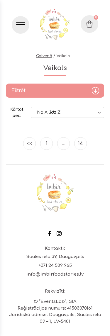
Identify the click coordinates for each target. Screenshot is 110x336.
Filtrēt (19, 90)
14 (80, 143)
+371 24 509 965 (55, 265)
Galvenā (44, 56)
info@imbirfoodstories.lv (55, 274)
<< (29, 143)
